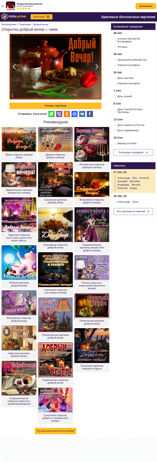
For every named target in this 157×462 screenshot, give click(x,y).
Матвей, (136, 184)
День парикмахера (128, 130)
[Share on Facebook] (90, 114)
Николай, (122, 188)
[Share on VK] (82, 114)
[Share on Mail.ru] (74, 114)
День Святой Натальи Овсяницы (129, 110)
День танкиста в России (130, 125)
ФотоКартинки (9, 24)
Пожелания (25, 24)
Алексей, (144, 178)
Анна (135, 201)
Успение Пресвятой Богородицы (128, 40)
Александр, (123, 178)
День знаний (124, 96)
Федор (133, 188)
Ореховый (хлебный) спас (132, 60)
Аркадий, (122, 181)
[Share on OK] (67, 114)
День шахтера (125, 78)
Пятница (122, 47)
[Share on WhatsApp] (51, 114)
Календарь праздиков (131, 152)
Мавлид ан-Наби (126, 143)
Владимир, (123, 184)
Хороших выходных (128, 65)
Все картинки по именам (131, 211)
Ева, (134, 178)
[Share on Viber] (59, 114)
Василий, (135, 181)
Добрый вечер (40, 24)
